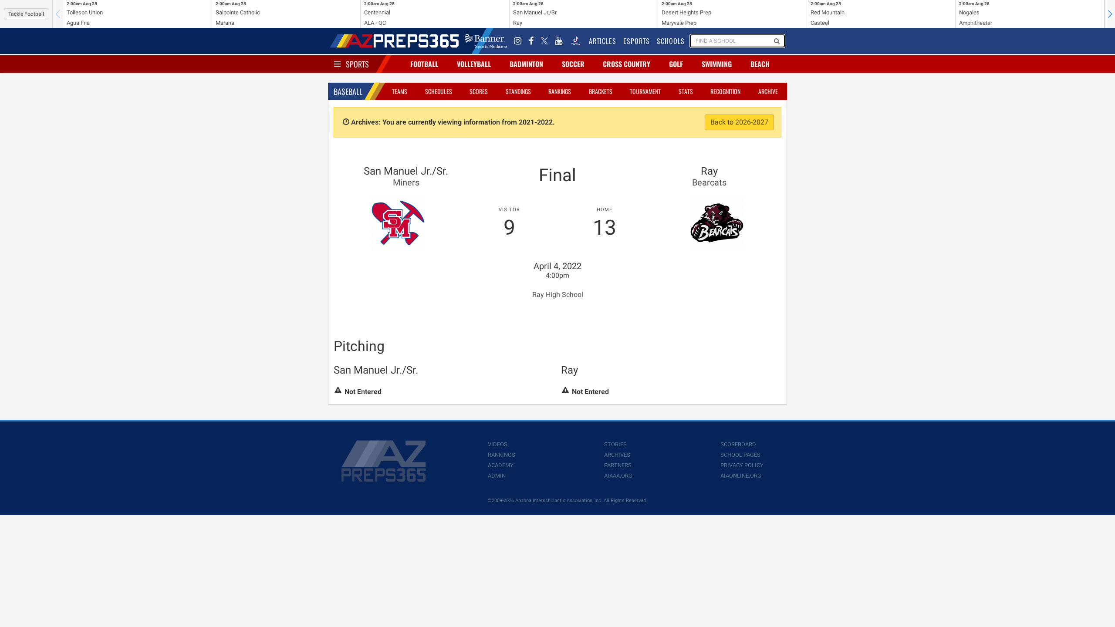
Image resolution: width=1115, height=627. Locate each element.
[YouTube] (558, 40)
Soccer (573, 64)
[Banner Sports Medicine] (486, 41)
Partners (618, 465)
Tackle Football (26, 14)
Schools (671, 41)
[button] (1110, 14)
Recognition (725, 91)
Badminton (526, 64)
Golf (676, 64)
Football (424, 64)
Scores (479, 91)
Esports (636, 41)
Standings (518, 91)
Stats (686, 91)
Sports (357, 64)
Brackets (600, 91)
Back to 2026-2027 (739, 122)
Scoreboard (738, 444)
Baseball (348, 91)
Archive (768, 91)
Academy (501, 465)
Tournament (645, 91)
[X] (544, 41)
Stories (615, 444)
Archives (617, 455)
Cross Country (626, 64)
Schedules (438, 91)
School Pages (740, 455)
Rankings (559, 91)
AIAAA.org (618, 475)
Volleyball (474, 64)
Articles (602, 41)
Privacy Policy (742, 465)
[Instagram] (518, 40)
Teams (399, 91)
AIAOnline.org (740, 475)
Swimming (717, 64)
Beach (760, 64)
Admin (497, 475)
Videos (497, 444)
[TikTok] (576, 41)
